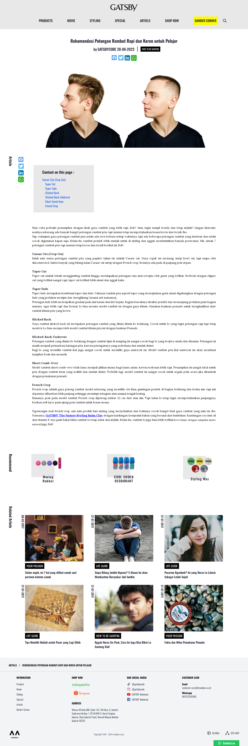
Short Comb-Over (54, 201)
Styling (20, 694)
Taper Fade (51, 188)
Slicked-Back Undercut (57, 197)
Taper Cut (50, 184)
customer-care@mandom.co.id (196, 688)
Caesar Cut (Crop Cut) (54, 179)
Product (20, 684)
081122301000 (189, 696)
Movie (19, 689)
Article (20, 704)
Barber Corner (23, 709)
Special (20, 699)
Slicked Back (52, 193)
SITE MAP (235, 733)
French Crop (51, 206)
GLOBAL (216, 733)
